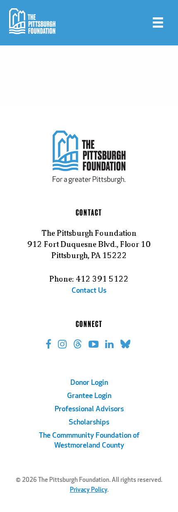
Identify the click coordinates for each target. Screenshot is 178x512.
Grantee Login (89, 396)
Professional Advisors (89, 409)
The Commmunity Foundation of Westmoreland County (89, 441)
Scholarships (89, 423)
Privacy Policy (88, 490)
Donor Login (89, 383)
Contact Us (89, 291)
